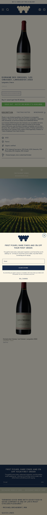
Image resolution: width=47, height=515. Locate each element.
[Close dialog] (44, 235)
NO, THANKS (23, 278)
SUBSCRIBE (23, 268)
